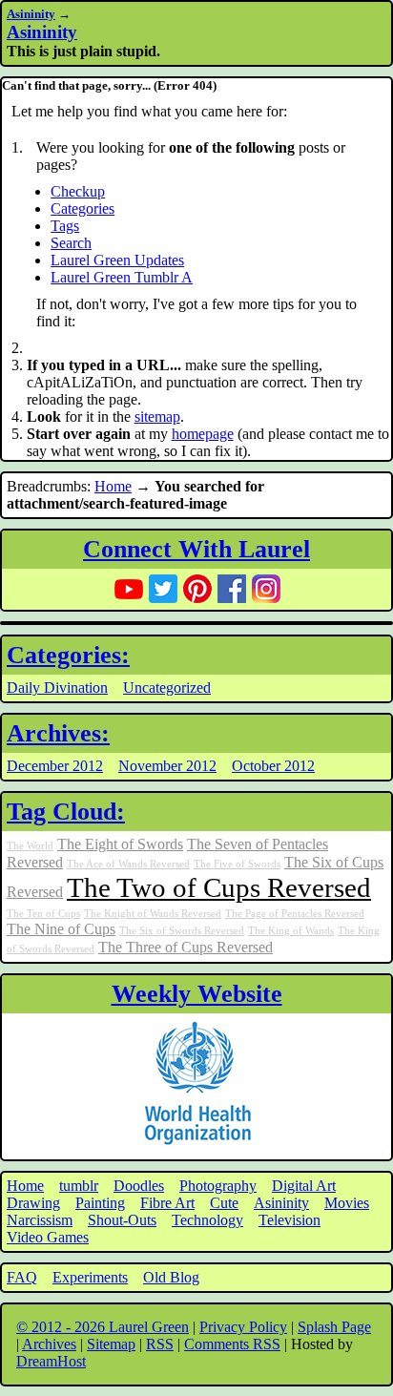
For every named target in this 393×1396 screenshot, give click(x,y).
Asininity (31, 14)
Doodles (139, 1185)
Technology (207, 1220)
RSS (160, 1344)
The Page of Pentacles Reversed (294, 913)
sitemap (157, 416)
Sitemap (111, 1344)
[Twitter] (163, 588)
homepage (203, 434)
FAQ (22, 1277)
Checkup (78, 191)
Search (71, 243)
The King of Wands (291, 931)
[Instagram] (266, 588)
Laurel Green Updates (117, 260)
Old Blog (171, 1277)
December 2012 (55, 766)
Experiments (90, 1277)
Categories (82, 208)
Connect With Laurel (196, 549)
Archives (49, 1344)
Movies (346, 1203)
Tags (65, 226)
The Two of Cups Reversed (219, 887)
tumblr (78, 1185)
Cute (224, 1203)
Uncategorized (167, 687)
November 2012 (167, 766)
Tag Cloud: (66, 811)
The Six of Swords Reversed (181, 931)
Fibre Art (167, 1203)
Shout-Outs (122, 1220)
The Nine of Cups (61, 929)
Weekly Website (197, 994)
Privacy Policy (243, 1327)
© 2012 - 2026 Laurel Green (102, 1327)
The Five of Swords (237, 864)
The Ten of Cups (43, 913)
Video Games (48, 1237)
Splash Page (334, 1327)
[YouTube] (128, 588)
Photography (218, 1185)
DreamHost (51, 1361)
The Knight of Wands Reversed (152, 913)
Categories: (68, 655)
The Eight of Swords (120, 844)
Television (290, 1220)
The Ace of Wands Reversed (128, 864)
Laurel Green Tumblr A (122, 277)
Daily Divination (57, 687)
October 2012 (273, 766)
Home (113, 486)
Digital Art (304, 1185)
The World (30, 846)
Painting (100, 1203)
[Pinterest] (197, 588)
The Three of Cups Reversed (185, 947)
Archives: (58, 733)
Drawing (33, 1203)
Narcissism (39, 1220)
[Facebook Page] (231, 588)
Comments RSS (232, 1344)
